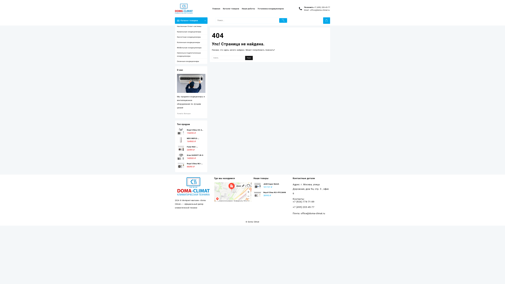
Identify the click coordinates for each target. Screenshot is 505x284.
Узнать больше (184, 114)
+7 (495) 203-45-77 (322, 7)
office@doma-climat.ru (320, 10)
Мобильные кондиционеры (189, 48)
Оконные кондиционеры (188, 61)
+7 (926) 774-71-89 (303, 201)
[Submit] (283, 20)
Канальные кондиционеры (189, 32)
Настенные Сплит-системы (189, 26)
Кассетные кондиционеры (189, 37)
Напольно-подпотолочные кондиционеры (189, 54)
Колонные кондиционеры (188, 42)
